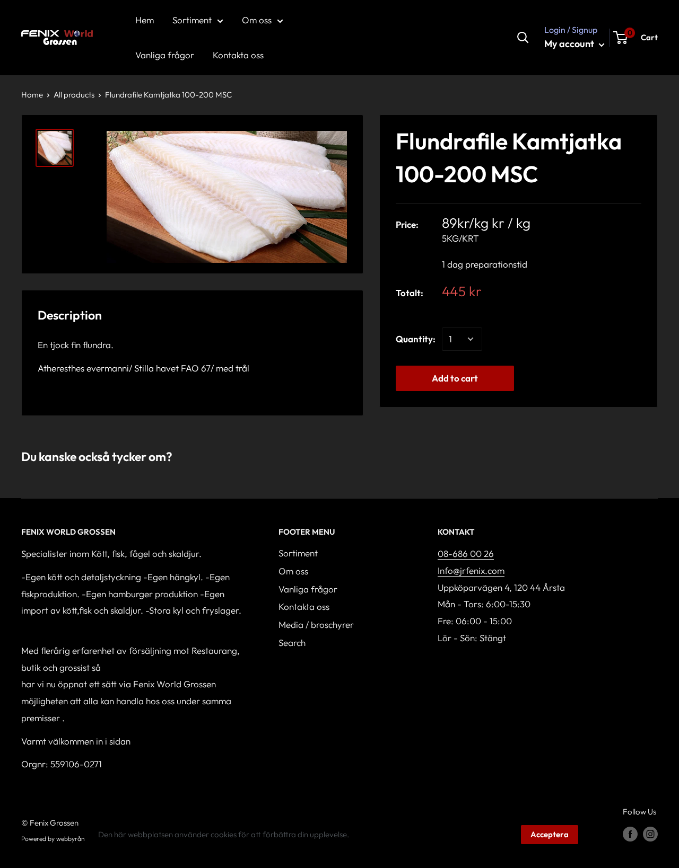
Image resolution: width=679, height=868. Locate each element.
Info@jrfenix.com (471, 570)
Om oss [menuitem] (257, 19)
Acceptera (549, 834)
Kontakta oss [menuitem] (238, 54)
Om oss (293, 571)
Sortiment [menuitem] (192, 19)
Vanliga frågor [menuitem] (164, 54)
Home (32, 95)
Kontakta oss (303, 606)
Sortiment (298, 553)
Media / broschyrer (316, 624)
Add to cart (455, 378)
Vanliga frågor (307, 589)
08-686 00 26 (466, 553)
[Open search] (523, 37)
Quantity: (416, 338)
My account (570, 44)
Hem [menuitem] (144, 19)
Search (292, 642)
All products (74, 95)
